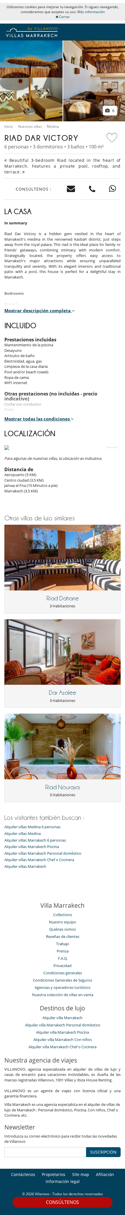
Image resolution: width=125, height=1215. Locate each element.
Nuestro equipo (62, 922)
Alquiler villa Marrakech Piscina (62, 1032)
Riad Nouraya (62, 787)
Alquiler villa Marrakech (62, 1017)
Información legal (63, 1181)
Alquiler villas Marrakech (25, 866)
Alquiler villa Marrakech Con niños (62, 1039)
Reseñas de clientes (62, 936)
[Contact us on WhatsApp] (112, 189)
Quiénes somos (62, 929)
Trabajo (62, 943)
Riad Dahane (63, 598)
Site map (80, 1174)
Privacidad (62, 965)
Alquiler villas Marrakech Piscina (31, 846)
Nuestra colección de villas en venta (62, 994)
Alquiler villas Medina (22, 833)
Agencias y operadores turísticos (62, 987)
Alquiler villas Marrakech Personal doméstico (42, 853)
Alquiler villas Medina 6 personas (32, 826)
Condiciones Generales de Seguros (62, 980)
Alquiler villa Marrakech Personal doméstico (62, 1025)
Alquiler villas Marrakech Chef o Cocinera (39, 859)
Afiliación (105, 1174)
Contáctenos (23, 1174)
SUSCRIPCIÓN (103, 1152)
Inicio (8, 126)
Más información (91, 11)
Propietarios (53, 1174)
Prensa (63, 951)
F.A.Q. (62, 958)
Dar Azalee (62, 692)
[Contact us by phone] (92, 189)
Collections (62, 914)
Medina (53, 126)
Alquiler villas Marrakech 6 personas (35, 840)
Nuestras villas (30, 126)
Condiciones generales (62, 972)
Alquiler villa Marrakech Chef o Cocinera (62, 1046)
